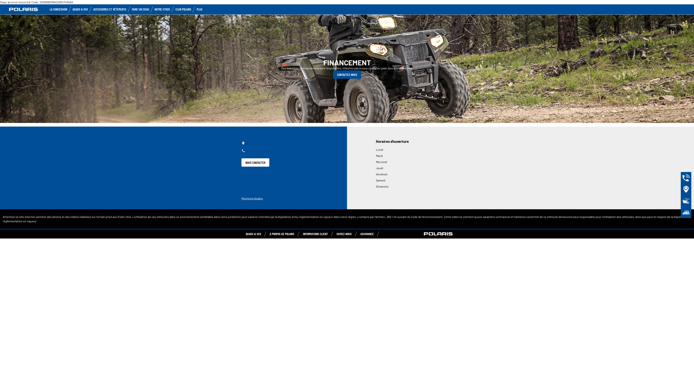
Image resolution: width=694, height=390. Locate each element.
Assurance (367, 234)
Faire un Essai (140, 9)
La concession (58, 9)
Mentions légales (252, 198)
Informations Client (315, 234)
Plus (199, 9)
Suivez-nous (344, 234)
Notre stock (162, 9)
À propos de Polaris (282, 234)
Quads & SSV (80, 9)
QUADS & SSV (253, 234)
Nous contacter (255, 162)
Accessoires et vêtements (109, 9)
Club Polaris (183, 9)
